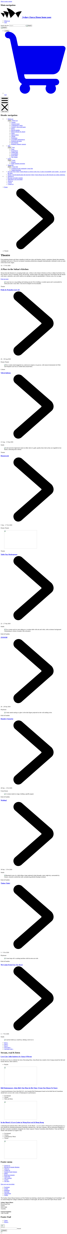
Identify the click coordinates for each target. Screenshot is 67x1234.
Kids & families (15, 130)
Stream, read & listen (36, 174)
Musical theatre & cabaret (18, 131)
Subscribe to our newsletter (15, 179)
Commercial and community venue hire (22, 168)
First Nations (14, 142)
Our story (6, 1181)
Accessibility (14, 154)
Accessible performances (18, 139)
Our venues (14, 157)
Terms (6, 1220)
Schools (13, 162)
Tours (12, 149)
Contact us (11, 184)
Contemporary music (17, 125)
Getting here (14, 152)
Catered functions (16, 170)
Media (6, 1173)
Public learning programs (18, 163)
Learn (9, 158)
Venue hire (11, 165)
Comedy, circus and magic (18, 127)
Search (19, 1228)
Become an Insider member (15, 178)
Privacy (6, 1222)
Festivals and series (16, 141)
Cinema (13, 122)
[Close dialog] (3, 1226)
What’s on (7, 21)
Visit (5, 22)
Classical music (15, 124)
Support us (11, 176)
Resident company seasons (18, 144)
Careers (10, 182)
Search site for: (5, 25)
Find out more (4, 279)
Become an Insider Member (11, 1167)
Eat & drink (14, 155)
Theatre (13, 136)
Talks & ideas (15, 135)
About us (10, 181)
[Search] (29, 26)
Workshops (14, 138)
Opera (13, 133)
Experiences (14, 150)
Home (6, 187)
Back (9, 120)
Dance (13, 128)
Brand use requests (9, 1175)
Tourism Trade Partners (10, 1172)
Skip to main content (6, 1)
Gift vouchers (8, 1178)
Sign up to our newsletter (7, 1184)
